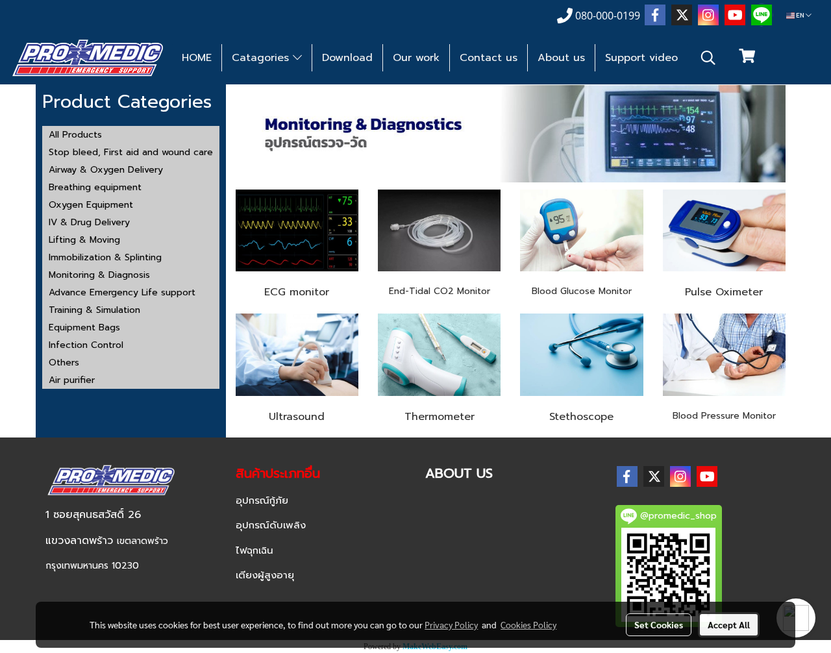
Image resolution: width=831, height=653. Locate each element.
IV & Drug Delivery (89, 222)
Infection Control (86, 345)
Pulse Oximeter (724, 292)
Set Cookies (658, 624)
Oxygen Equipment (91, 205)
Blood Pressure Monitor (724, 416)
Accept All (729, 624)
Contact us (488, 58)
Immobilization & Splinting (105, 257)
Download (347, 58)
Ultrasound (297, 417)
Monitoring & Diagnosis (99, 275)
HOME (197, 58)
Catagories (262, 58)
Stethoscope (581, 417)
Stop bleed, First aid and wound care (131, 152)
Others (64, 362)
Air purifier (72, 380)
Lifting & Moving (84, 240)
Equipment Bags (84, 327)
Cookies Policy (528, 624)
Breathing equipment (95, 187)
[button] (708, 57)
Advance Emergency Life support (122, 292)
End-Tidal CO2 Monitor (439, 291)
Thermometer (439, 417)
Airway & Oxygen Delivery (106, 170)
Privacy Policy (451, 624)
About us (561, 58)
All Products (75, 135)
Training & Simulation (94, 310)
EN (800, 15)
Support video (641, 58)
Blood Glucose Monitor (582, 291)
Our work (416, 58)
